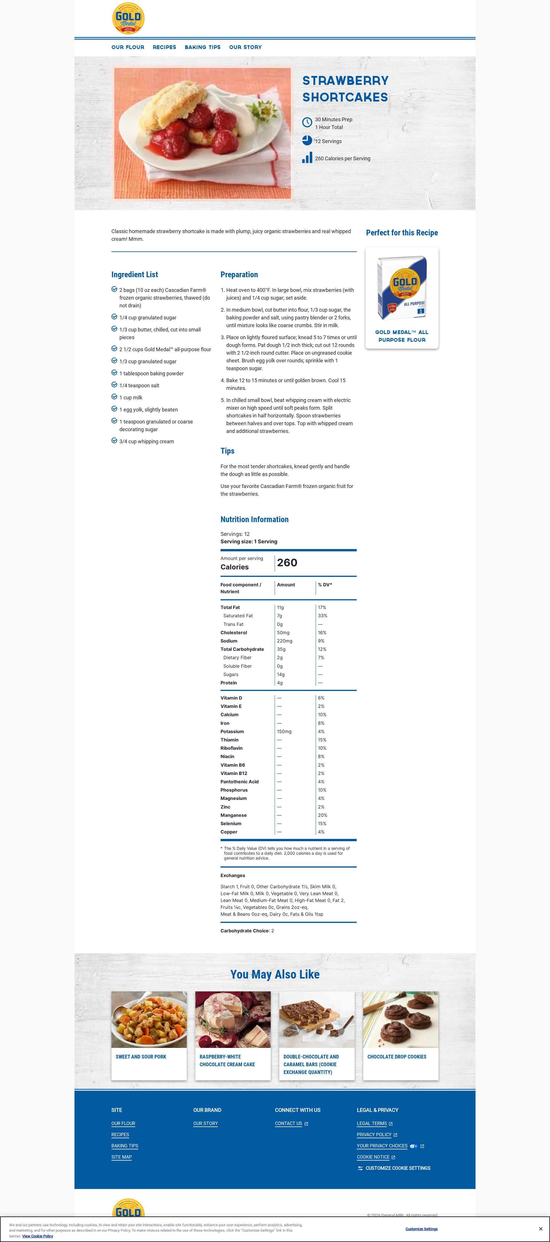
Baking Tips (124, 1146)
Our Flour (123, 1123)
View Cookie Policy (37, 1236)
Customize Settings (422, 1229)
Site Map (121, 1157)
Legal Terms (375, 1123)
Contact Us (291, 1123)
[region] (275, 1229)
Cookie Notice (376, 1157)
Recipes (120, 1134)
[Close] (541, 1229)
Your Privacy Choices (390, 1146)
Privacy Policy (377, 1134)
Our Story (205, 1123)
